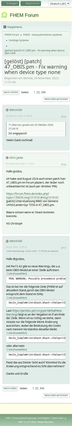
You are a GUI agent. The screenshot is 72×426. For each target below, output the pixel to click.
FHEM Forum (24, 15)
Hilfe (8, 417)
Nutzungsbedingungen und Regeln (31, 417)
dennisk (15, 110)
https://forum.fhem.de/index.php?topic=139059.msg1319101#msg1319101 (32, 195)
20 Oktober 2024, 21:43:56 (19, 115)
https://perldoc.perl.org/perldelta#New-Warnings (34, 312)
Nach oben (10, 388)
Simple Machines (45, 422)
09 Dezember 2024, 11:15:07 (20, 163)
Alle (43, 92)
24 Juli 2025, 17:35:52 (16, 246)
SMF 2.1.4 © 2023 (27, 422)
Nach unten (11, 92)
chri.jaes (16, 157)
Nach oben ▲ (59, 417)
